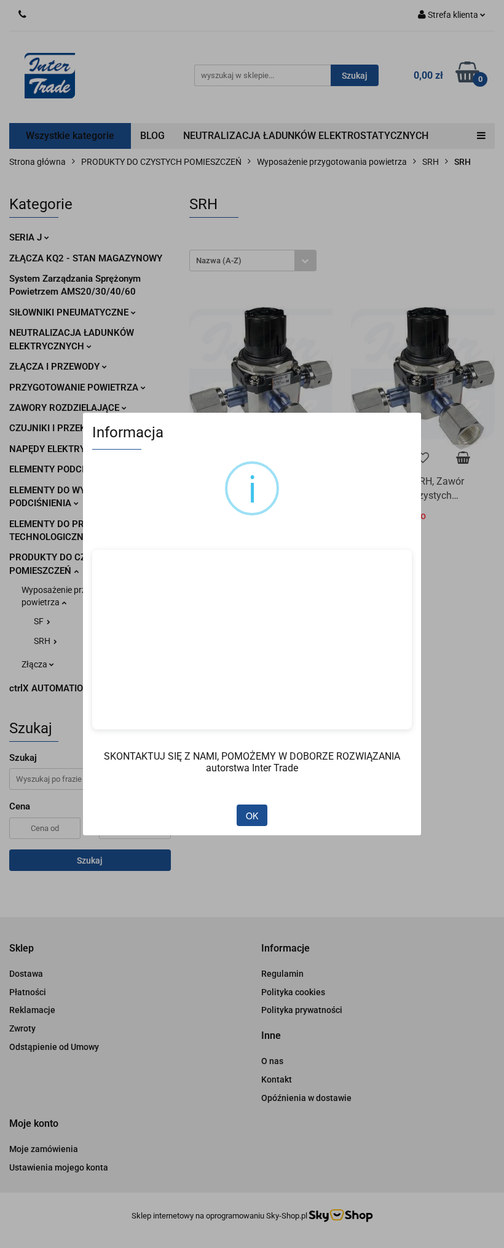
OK (252, 815)
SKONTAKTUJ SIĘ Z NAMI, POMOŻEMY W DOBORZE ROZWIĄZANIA (252, 756)
